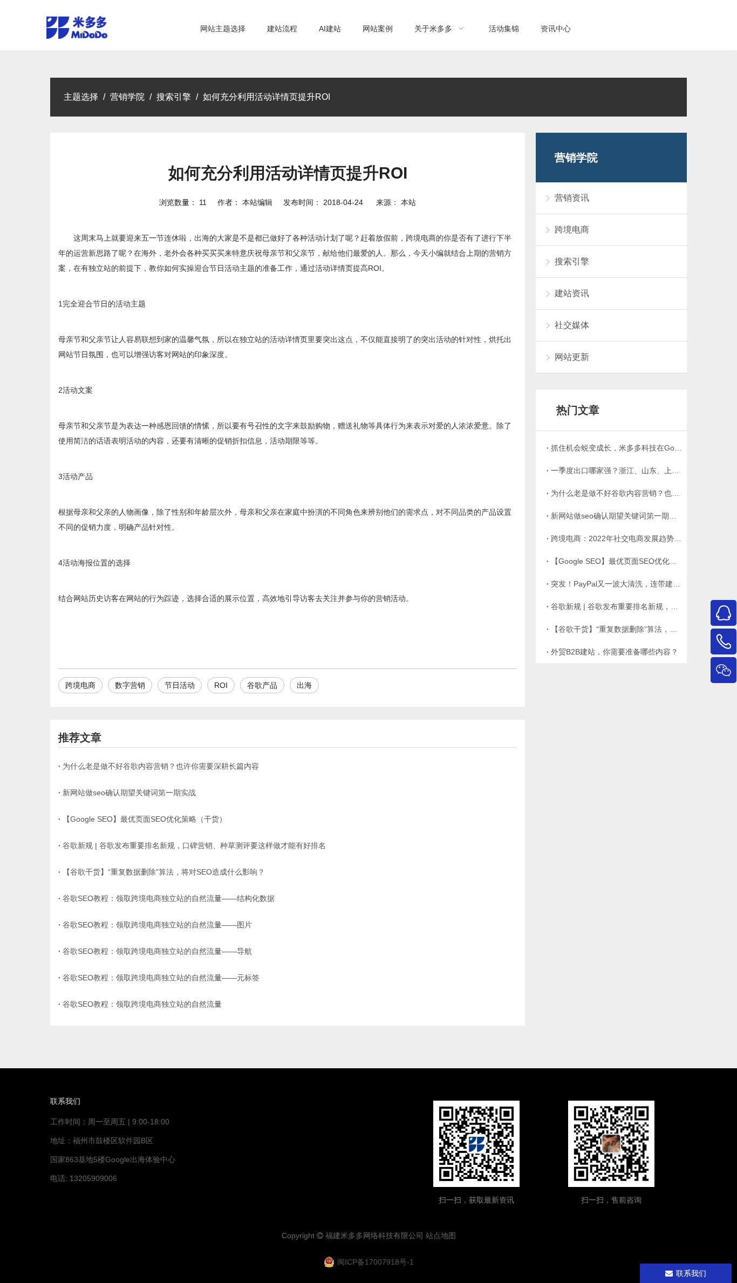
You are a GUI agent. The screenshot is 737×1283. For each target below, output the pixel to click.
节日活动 (180, 685)
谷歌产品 (262, 685)
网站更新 (572, 356)
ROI (221, 685)
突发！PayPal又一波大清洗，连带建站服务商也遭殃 (617, 583)
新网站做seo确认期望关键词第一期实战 (129, 792)
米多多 (351, 1235)
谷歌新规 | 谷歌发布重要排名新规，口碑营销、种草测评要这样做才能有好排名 (194, 845)
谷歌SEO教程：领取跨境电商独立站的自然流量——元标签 (161, 977)
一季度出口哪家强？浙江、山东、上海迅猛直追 (617, 470)
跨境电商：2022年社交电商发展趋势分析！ (617, 538)
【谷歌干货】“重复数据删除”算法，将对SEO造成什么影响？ (164, 872)
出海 (304, 685)
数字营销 (130, 685)
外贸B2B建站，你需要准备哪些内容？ (614, 651)
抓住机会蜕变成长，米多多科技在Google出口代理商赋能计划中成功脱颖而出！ (617, 447)
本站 (408, 202)
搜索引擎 (572, 261)
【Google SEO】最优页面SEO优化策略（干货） (145, 819)
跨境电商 (80, 685)
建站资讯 (572, 293)
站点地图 (441, 1235)
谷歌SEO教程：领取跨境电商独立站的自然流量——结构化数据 (169, 898)
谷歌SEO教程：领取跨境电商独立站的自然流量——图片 (157, 924)
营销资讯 (572, 197)
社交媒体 (572, 325)
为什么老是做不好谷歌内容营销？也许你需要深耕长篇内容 (161, 766)
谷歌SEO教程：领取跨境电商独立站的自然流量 (142, 1004)
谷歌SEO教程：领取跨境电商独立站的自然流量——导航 (157, 951)
